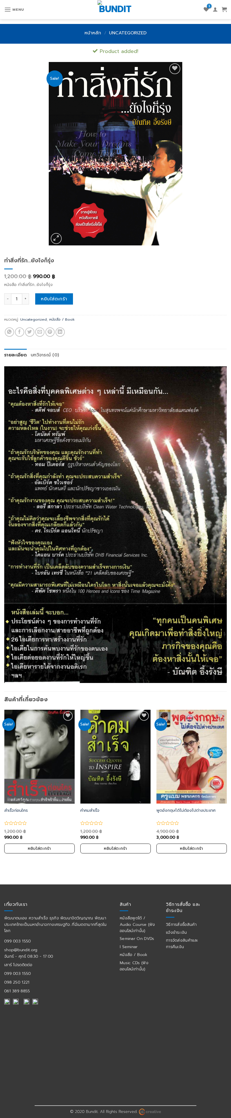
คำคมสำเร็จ (89, 810)
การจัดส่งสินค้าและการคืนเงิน (182, 943)
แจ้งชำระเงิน (176, 932)
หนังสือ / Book (62, 319)
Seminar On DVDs (137, 939)
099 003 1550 (17, 941)
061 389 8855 (17, 991)
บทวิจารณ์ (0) (45, 355)
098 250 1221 (17, 982)
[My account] (215, 9)
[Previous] (4, 786)
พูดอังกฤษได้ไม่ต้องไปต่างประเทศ (186, 810)
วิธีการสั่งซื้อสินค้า (181, 925)
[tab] (15, 355)
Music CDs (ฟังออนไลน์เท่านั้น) (134, 966)
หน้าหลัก (93, 33)
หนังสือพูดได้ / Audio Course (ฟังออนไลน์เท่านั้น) (137, 924)
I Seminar (129, 947)
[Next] (226, 786)
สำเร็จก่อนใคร (16, 810)
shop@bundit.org (20, 950)
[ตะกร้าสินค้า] (224, 9)
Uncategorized (127, 33)
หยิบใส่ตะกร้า (54, 299)
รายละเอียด (15, 355)
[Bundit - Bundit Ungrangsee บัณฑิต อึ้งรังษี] (115, 8)
